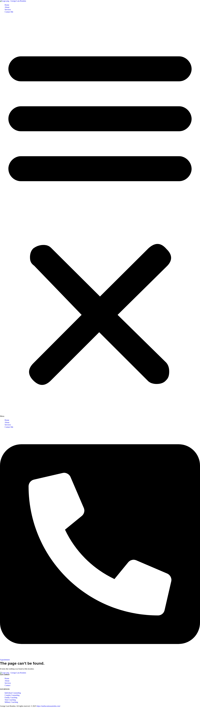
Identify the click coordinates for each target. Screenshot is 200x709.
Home (7, 5)
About (7, 7)
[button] (100, 216)
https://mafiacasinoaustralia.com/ (48, 706)
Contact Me (9, 12)
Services (8, 10)
